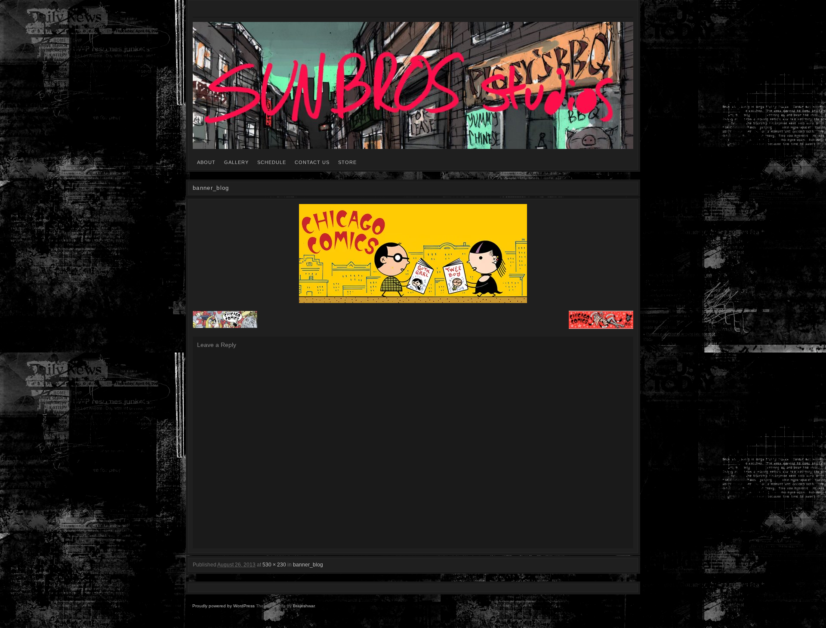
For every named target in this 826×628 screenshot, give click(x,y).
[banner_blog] (413, 253)
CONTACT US (312, 162)
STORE (347, 162)
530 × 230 (274, 565)
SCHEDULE (271, 162)
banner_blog (308, 565)
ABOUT (206, 162)
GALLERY (236, 162)
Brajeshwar (303, 605)
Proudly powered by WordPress (223, 605)
